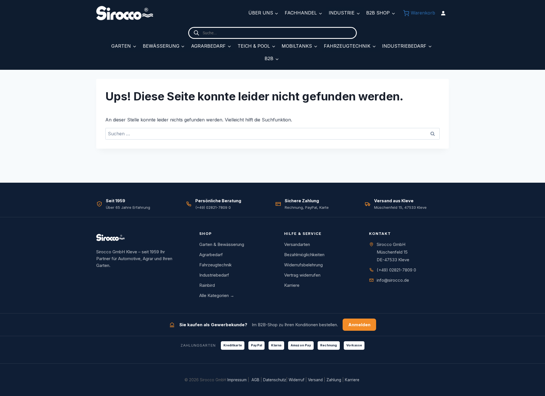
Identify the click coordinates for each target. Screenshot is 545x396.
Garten (121, 46)
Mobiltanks (297, 46)
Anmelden (359, 324)
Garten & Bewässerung (221, 244)
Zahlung (333, 380)
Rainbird (207, 285)
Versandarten (297, 244)
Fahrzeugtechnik (347, 46)
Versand (315, 380)
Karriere (291, 285)
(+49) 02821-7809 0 (396, 270)
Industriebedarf (404, 46)
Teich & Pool (254, 46)
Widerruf (296, 380)
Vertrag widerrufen (302, 275)
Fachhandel (301, 13)
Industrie (342, 13)
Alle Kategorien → (216, 295)
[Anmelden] (443, 13)
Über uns (260, 13)
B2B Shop (378, 13)
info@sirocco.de (393, 280)
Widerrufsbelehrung (303, 264)
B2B (269, 58)
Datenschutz (274, 380)
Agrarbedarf (208, 46)
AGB (255, 380)
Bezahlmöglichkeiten (304, 254)
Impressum (237, 380)
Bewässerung (161, 46)
